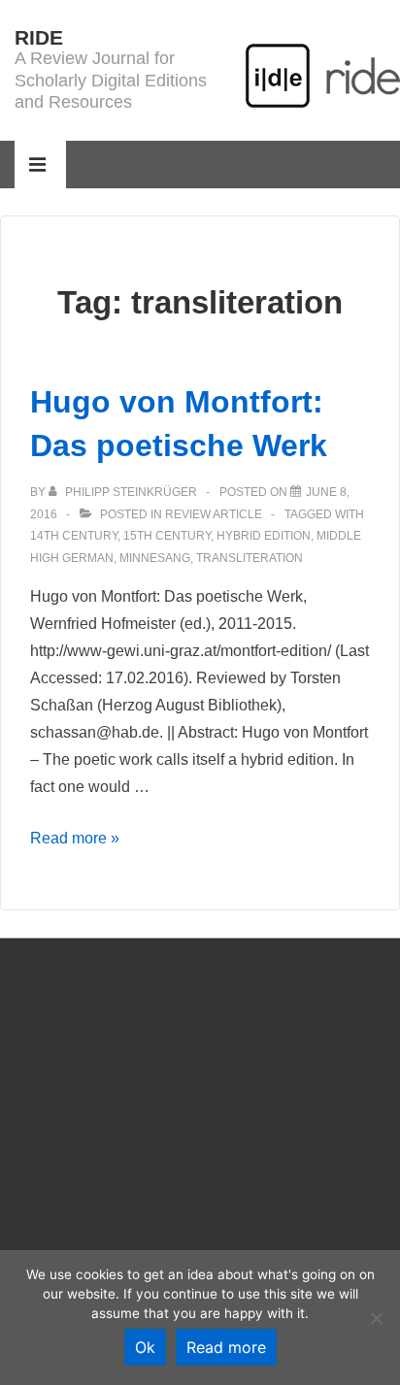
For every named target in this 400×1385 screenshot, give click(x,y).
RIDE (39, 37)
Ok (145, 1347)
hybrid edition (264, 536)
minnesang (154, 558)
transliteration (249, 558)
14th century (73, 536)
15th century (167, 536)
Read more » (74, 838)
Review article (213, 514)
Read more (226, 1347)
